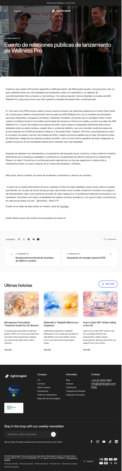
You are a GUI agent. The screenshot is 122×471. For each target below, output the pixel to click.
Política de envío (55, 464)
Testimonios (71, 387)
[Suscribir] (53, 434)
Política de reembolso (11, 464)
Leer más (8, 349)
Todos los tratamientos (47, 395)
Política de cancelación (11, 467)
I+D (38, 380)
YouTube (64, 206)
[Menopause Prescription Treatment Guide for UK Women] (21, 304)
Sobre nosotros (43, 387)
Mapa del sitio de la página (48, 398)
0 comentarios (111, 239)
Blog (68, 380)
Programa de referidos (75, 391)
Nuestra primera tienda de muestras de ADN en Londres (34, 259)
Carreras (41, 384)
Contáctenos (42, 391)
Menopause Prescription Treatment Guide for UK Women (21, 324)
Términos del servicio (41, 464)
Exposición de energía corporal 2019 (86, 257)
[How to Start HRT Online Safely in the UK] (100, 304)
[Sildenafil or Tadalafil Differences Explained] (61, 304)
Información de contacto (69, 464)
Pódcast (69, 384)
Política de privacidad (26, 464)
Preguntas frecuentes (75, 395)
